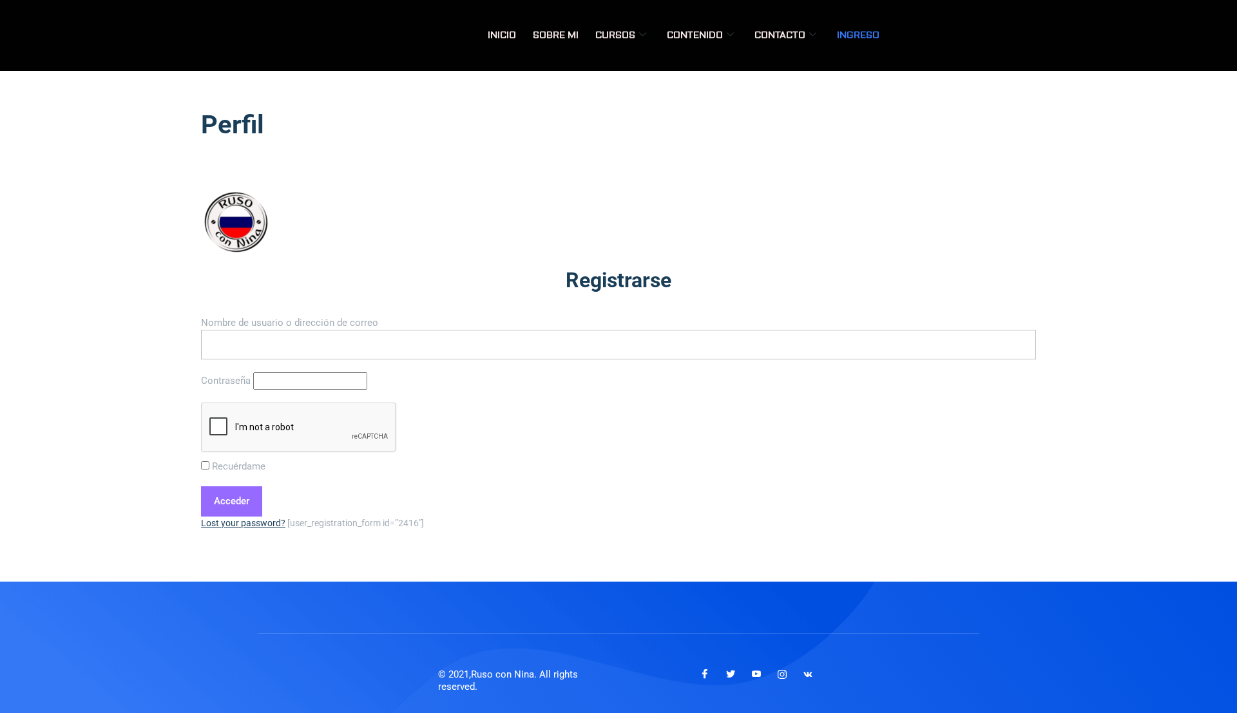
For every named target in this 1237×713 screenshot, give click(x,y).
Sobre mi (556, 35)
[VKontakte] (808, 674)
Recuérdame (237, 466)
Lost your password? (243, 523)
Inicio (502, 35)
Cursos (615, 35)
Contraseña (226, 380)
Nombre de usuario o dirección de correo (289, 322)
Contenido (695, 35)
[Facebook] (704, 674)
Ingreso (858, 35)
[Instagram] (782, 674)
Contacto (779, 35)
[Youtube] (756, 674)
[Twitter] (730, 674)
